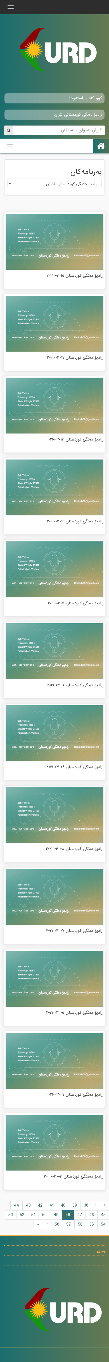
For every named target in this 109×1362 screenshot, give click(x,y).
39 (74, 1205)
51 (33, 1215)
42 (40, 1205)
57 (68, 1224)
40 (63, 1205)
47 (79, 1215)
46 (91, 1215)
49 (56, 1215)
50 (44, 1215)
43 (28, 1205)
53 (10, 1215)
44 (16, 1205)
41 (51, 1205)
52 (22, 1215)
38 (86, 1205)
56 (80, 1224)
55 (91, 1224)
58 (57, 1224)
